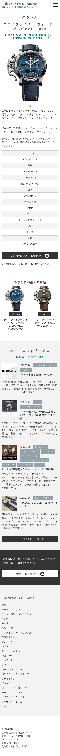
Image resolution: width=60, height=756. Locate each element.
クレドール (7, 641)
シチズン (6, 646)
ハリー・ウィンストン (13, 669)
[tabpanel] (30, 73)
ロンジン (6, 706)
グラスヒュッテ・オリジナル (17, 632)
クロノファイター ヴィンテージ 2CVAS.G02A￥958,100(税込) (16, 320)
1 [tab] (30, 105)
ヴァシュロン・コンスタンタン (18, 614)
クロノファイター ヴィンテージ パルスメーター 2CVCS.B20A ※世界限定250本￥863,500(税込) (44, 323)
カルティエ (7, 628)
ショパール (7, 655)
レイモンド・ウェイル (13, 697)
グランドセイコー (11, 637)
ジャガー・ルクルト (12, 651)
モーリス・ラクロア (12, 692)
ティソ (5, 664)
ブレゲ (5, 683)
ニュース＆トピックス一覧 (30, 539)
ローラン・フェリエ (12, 701)
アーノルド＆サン (11, 609)
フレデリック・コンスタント (17, 688)
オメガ (5, 618)
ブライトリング (10, 678)
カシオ (5, 623)
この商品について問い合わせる (27, 255)
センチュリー (8, 660)
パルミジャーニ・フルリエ (15, 674)
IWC (4, 605)
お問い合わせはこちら (27, 573)
